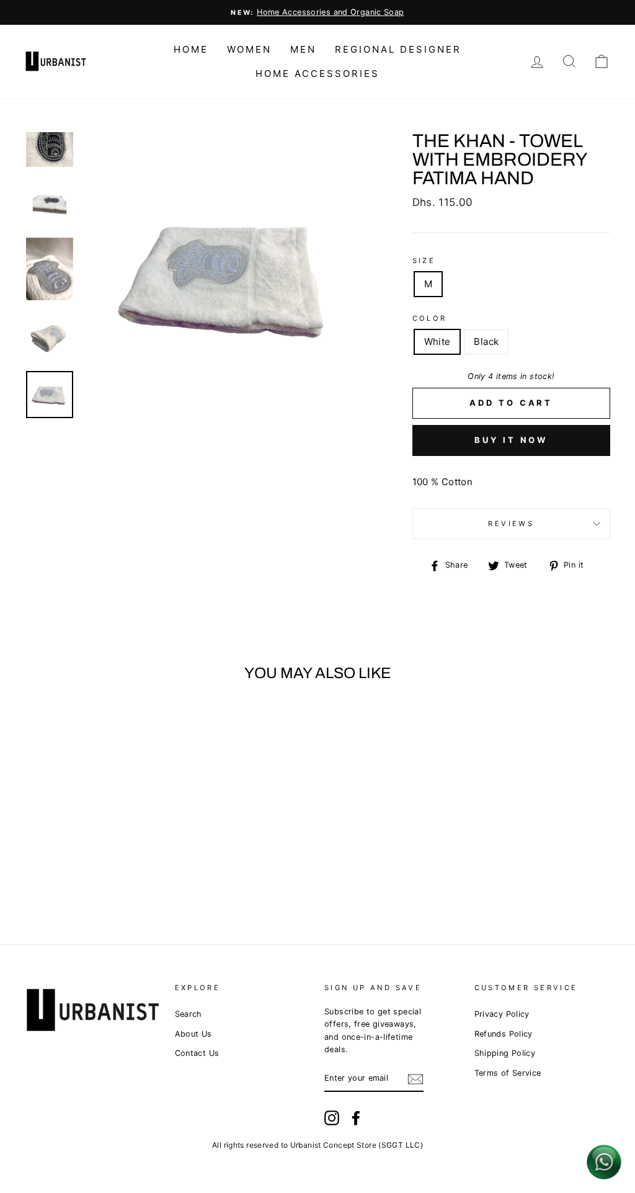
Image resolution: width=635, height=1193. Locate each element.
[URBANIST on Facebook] (356, 1117)
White (437, 341)
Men (303, 49)
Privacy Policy (502, 1014)
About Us (193, 1034)
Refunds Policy (503, 1034)
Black (486, 341)
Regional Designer (398, 49)
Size (424, 260)
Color (429, 318)
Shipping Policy (505, 1053)
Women (249, 49)
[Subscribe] (415, 1078)
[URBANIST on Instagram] (331, 1117)
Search (188, 1014)
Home (191, 49)
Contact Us (197, 1053)
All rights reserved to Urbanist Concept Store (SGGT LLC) (317, 1145)
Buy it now (511, 440)
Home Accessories (317, 73)
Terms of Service (507, 1073)
